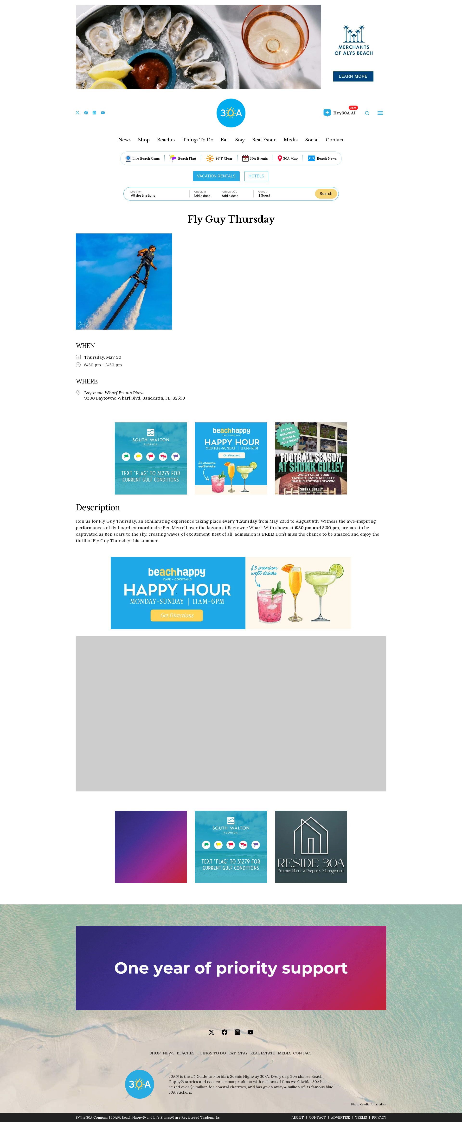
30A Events (259, 158)
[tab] (216, 176)
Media (291, 140)
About (298, 1117)
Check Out (229, 191)
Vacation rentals (216, 176)
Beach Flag (187, 158)
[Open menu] (380, 113)
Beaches (166, 140)
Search (326, 193)
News (124, 140)
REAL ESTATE (263, 1053)
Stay (240, 140)
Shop (144, 140)
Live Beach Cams (146, 158)
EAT (232, 1053)
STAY (243, 1053)
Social (312, 140)
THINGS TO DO (211, 1053)
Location (136, 191)
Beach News (327, 158)
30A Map (290, 158)
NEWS (168, 1053)
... (207, 196)
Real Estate (264, 140)
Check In (200, 191)
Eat (224, 140)
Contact (335, 140)
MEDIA (284, 1053)
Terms (361, 1117)
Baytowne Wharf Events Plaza (114, 392)
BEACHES (185, 1053)
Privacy (379, 1117)
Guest (262, 191)
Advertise (340, 1117)
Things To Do (198, 140)
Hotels (256, 176)
